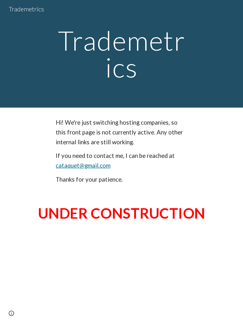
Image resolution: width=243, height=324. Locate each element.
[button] (11, 313)
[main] (121, 54)
